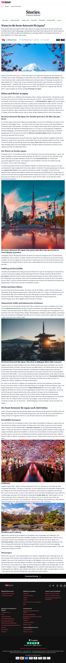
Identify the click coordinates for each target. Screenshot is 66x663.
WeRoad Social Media (29, 591)
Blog (24, 604)
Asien (58, 40)
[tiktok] (64, 585)
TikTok (25, 600)
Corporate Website (28, 622)
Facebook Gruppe (28, 595)
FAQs (2, 614)
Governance (4, 629)
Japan (62, 40)
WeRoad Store (27, 624)
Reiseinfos (34, 20)
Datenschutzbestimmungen (8, 623)
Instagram (26, 593)
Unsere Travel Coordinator (52, 591)
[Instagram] (60, 585)
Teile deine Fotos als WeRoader (32, 602)
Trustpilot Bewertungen (7, 593)
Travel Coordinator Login (52, 595)
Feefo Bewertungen (6, 595)
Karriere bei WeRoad (29, 614)
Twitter (25, 598)
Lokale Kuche (25, 20)
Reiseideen (42, 20)
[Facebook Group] (53, 585)
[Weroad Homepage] (9, 585)
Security (3, 627)
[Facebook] (57, 585)
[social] (49, 585)
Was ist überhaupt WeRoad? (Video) (31, 611)
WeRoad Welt (51, 20)
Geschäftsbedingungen (7, 618)
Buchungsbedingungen (7, 621)
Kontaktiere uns (5, 612)
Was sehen (5, 20)
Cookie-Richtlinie (6, 616)
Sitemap (3, 631)
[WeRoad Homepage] (6, 2)
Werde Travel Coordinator (52, 593)
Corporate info (27, 608)
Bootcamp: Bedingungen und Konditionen (53, 598)
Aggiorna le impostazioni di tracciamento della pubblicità (33, 648)
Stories (7, 6)
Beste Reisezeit (14, 20)
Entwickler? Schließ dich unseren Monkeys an (32, 617)
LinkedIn (25, 620)
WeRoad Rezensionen (7, 591)
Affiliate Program (28, 631)
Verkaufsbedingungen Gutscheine (10, 625)
